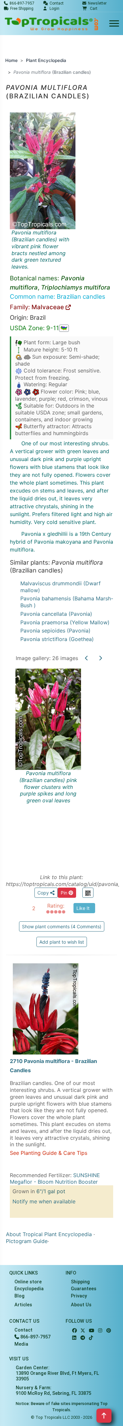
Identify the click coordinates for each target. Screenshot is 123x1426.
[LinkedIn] (74, 1338)
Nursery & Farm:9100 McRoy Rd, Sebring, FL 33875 (53, 1390)
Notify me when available (43, 1201)
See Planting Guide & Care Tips (48, 1153)
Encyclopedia (29, 1289)
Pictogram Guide (27, 1241)
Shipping (80, 1282)
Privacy (79, 1296)
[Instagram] (100, 1331)
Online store (28, 1282)
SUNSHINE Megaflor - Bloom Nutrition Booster (55, 1178)
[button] (89, 8)
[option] (61, 763)
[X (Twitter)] (83, 1331)
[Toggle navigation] (114, 24)
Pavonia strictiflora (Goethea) (57, 639)
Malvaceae (48, 307)
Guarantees (83, 1289)
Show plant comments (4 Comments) (61, 926)
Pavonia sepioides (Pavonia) (55, 630)
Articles (23, 1305)
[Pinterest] (108, 1331)
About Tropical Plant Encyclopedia (49, 1234)
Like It (83, 908)
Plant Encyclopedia (46, 60)
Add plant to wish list (61, 942)
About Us (81, 1305)
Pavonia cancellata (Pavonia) (56, 614)
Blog (19, 1296)
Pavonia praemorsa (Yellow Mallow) (65, 622)
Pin (65, 892)
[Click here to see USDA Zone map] (64, 328)
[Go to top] (104, 1416)
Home (11, 60)
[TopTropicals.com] (51, 23)
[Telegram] (82, 1338)
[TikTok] (91, 1338)
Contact (23, 1330)
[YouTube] (91, 1331)
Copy (43, 892)
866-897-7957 (35, 1337)
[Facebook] (74, 1331)
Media (21, 1344)
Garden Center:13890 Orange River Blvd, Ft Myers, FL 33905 (57, 1373)
